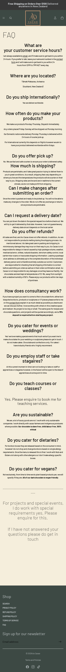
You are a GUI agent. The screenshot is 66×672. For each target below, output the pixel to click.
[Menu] (3, 18)
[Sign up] (60, 641)
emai (25, 56)
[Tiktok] (39, 667)
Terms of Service (11, 620)
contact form (14, 303)
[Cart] (62, 17)
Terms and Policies (33, 660)
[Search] (10, 17)
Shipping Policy (10, 616)
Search (6, 603)
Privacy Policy (9, 608)
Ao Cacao (36, 653)
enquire (24, 517)
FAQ (4, 625)
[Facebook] (27, 667)
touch (33, 539)
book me (49, 399)
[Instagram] (33, 667)
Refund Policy (9, 612)
